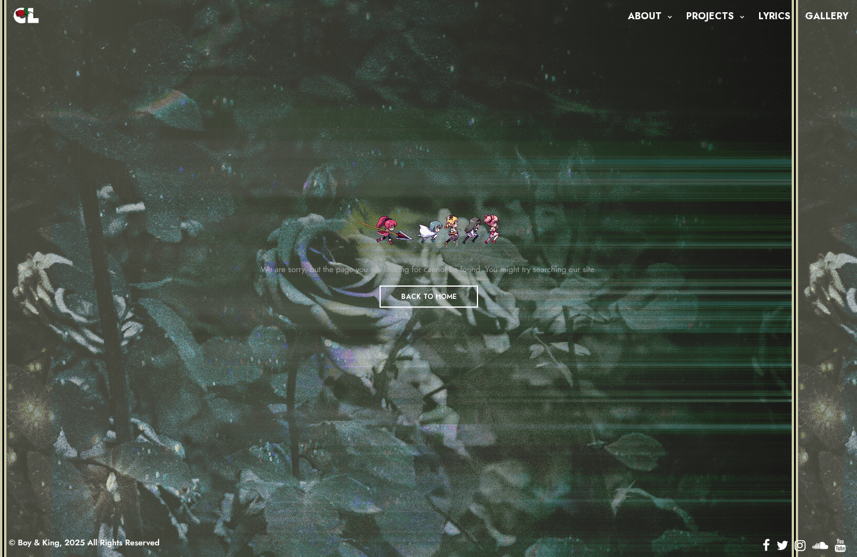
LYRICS (774, 16)
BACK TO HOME (428, 296)
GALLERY (826, 16)
